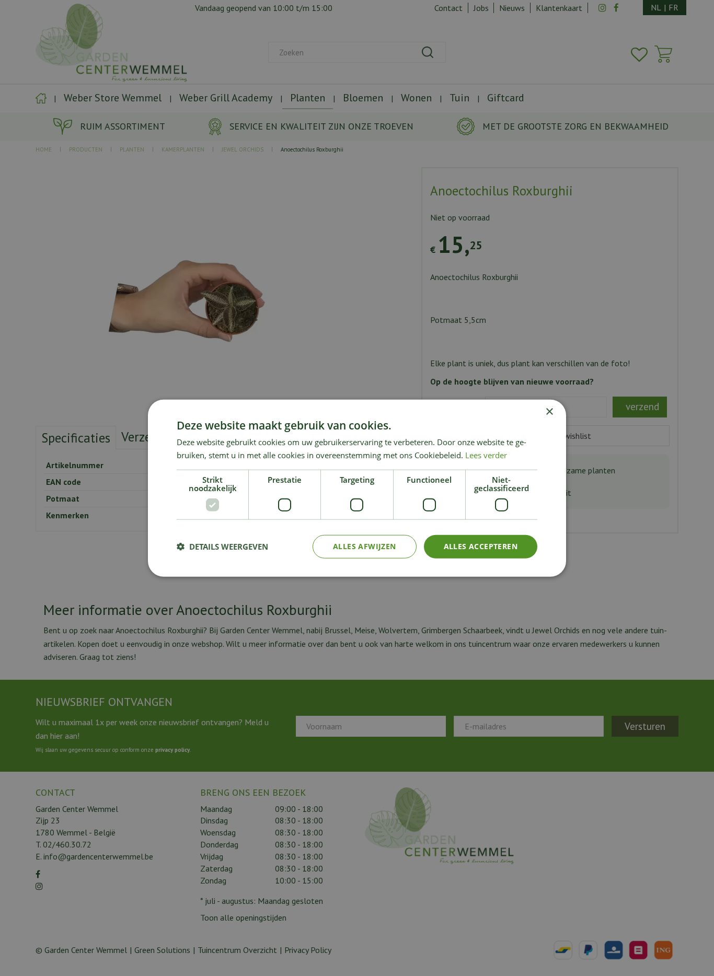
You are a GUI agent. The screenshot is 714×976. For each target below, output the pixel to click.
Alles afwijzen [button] (364, 546)
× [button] (549, 412)
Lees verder (486, 455)
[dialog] (357, 488)
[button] (222, 546)
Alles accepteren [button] (480, 546)
